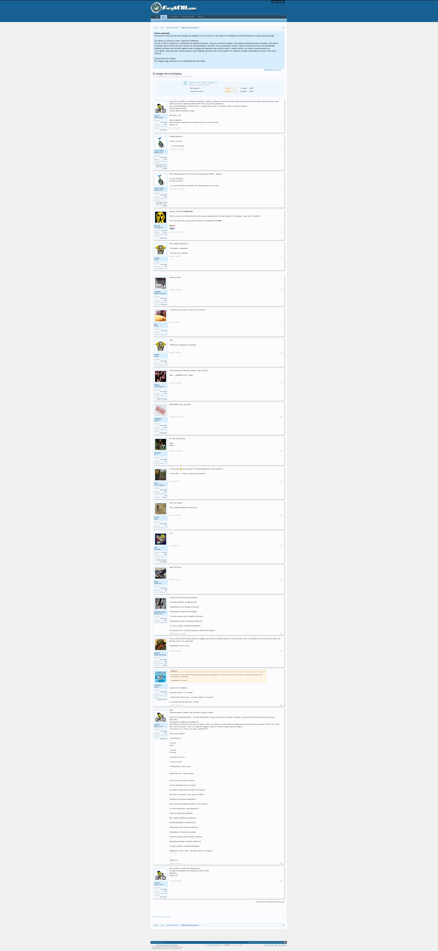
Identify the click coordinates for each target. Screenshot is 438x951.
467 (166, 461)
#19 (281, 863)
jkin (155, 324)
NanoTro (157, 226)
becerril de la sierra (162, 699)
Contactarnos (266, 942)
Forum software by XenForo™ (167, 946)
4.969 (165, 554)
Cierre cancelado (269, 69)
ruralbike (157, 292)
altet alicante (163, 129)
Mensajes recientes (158, 20)
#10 (281, 417)
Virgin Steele (158, 151)
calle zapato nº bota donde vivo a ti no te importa (161, 166)
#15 (281, 579)
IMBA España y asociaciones (166, 76)
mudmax (157, 453)
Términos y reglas (268, 945)
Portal (156, 16)
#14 (281, 545)
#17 (281, 651)
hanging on (164, 304)
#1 (281, 128)
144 (166, 266)
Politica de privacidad (280, 945)
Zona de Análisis (173, 16)
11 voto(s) (243, 91)
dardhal (157, 653)
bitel (155, 483)
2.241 (165, 620)
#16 (281, 633)
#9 (281, 383)
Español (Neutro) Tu (157, 942)
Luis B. (156, 517)
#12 (281, 481)
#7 (281, 322)
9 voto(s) (244, 88)
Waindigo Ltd (178, 948)
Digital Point (174, 945)
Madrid (165, 665)
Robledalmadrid (160, 612)
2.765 (165, 124)
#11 (281, 451)
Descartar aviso (283, 33)
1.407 (165, 300)
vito (155, 547)
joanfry (156, 258)
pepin (156, 581)
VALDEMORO (163, 433)
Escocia (165, 497)
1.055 (165, 159)
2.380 (165, 661)
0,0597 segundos (213, 945)
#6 (281, 289)
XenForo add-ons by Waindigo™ (161, 948)
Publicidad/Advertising (255, 942)
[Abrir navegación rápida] (283, 27)
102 (166, 525)
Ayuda (272, 942)
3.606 (165, 393)
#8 (281, 352)
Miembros (200, 16)
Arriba (281, 942)
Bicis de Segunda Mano (187, 16)
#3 (281, 189)
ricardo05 (157, 685)
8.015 (165, 491)
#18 (281, 705)
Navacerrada (163, 238)
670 (166, 693)
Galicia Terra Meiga (162, 399)
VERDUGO (158, 419)
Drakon (156, 385)
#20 (281, 881)
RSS (285, 942)
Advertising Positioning (163, 945)
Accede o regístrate (277, 1)
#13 (281, 515)
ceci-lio (183, 76)
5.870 (165, 427)
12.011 (165, 232)
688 (166, 590)
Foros (164, 17)
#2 (281, 149)
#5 (281, 256)
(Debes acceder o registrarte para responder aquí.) (270, 902)
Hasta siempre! (277, 69)
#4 (281, 232)
